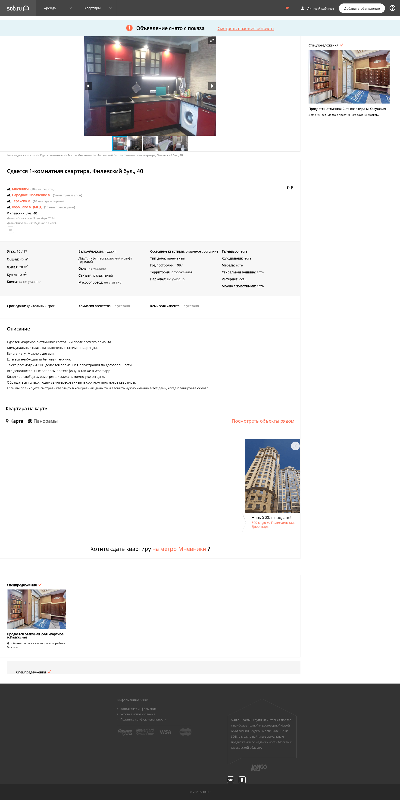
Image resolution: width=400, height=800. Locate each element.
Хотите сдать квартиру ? (150, 549)
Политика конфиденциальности (143, 719)
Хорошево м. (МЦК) (27, 207)
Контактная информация (138, 709)
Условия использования (137, 714)
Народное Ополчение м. (31, 195)
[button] (212, 40)
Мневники (20, 189)
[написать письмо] (250, 770)
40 (35, 213)
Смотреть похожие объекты (246, 28)
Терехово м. (21, 201)
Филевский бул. (19, 213)
